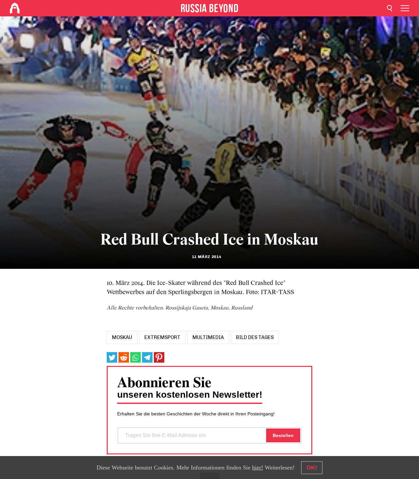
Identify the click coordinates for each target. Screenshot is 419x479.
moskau (122, 337)
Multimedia (208, 337)
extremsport (162, 337)
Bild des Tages (255, 337)
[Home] (15, 8)
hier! (257, 467)
